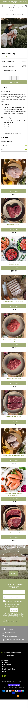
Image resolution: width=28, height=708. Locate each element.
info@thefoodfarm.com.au (13, 652)
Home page (12, 14)
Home (6, 14)
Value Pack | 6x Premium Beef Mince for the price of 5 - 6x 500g (14, 263)
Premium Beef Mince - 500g (14, 378)
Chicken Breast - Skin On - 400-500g (13, 186)
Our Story (4, 662)
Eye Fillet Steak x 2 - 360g (13, 224)
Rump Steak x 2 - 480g (14, 532)
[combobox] (6, 597)
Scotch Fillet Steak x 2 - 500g (13, 416)
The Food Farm (13, 687)
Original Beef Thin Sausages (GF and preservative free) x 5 (14, 494)
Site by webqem (13, 695)
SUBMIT (13, 573)
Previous (12, 11)
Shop (3, 667)
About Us (4, 660)
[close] (26, 2)
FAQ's (3, 671)
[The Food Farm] (14, 6)
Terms (15, 621)
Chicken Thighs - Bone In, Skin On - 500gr (13, 455)
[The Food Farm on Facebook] (2, 676)
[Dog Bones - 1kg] (14, 33)
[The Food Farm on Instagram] (5, 676)
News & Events (6, 664)
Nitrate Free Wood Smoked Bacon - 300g (13, 301)
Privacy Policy (10, 621)
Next (17, 11)
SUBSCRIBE (14, 610)
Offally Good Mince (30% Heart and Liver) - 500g (14, 340)
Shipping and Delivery (8, 669)
